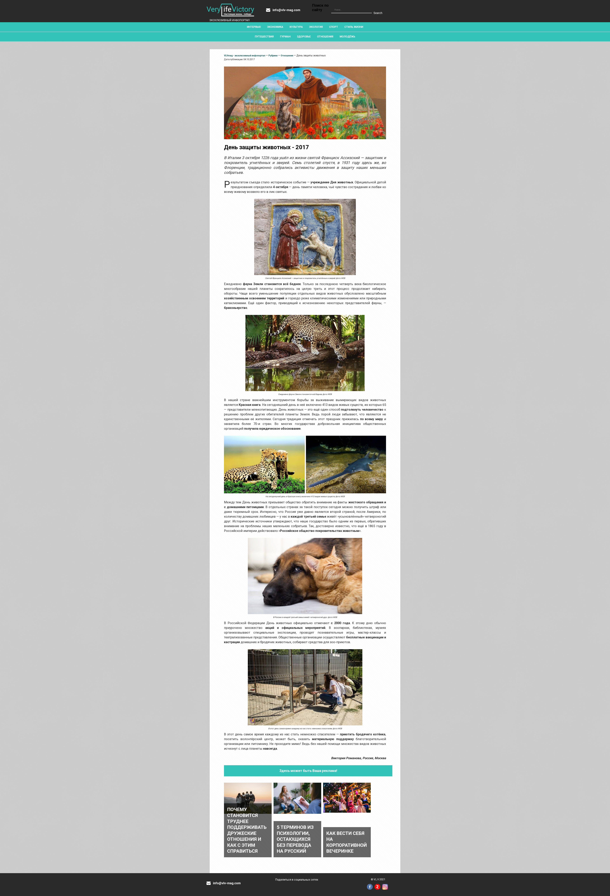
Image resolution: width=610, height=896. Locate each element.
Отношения (325, 36)
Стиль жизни (353, 26)
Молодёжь (347, 36)
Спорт (333, 26)
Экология (316, 26)
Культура (296, 26)
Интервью (254, 26)
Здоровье (304, 36)
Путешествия (264, 36)
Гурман (285, 36)
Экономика (275, 26)
